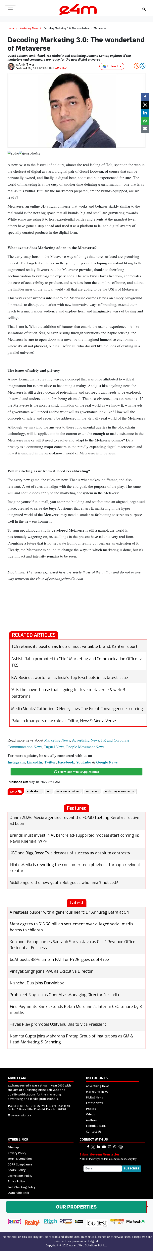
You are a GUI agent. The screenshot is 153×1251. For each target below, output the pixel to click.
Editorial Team (96, 1126)
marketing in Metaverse (119, 791)
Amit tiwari (34, 791)
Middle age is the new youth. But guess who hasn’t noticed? (64, 882)
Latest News (94, 1103)
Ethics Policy (16, 1181)
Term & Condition (20, 1158)
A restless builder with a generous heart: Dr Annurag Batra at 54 (69, 912)
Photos (91, 1109)
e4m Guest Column (68, 791)
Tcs (49, 791)
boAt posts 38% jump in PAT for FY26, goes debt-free (59, 959)
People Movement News (85, 746)
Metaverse (92, 791)
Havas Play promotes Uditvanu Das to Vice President (58, 1024)
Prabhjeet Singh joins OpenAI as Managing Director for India (64, 995)
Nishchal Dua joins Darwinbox (37, 983)
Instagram (16, 762)
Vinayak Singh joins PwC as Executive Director (51, 971)
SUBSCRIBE (131, 1168)
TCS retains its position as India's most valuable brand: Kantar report (74, 646)
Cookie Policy (17, 1170)
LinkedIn (34, 762)
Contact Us (93, 1131)
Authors (91, 1120)
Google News (107, 762)
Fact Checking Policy (21, 1187)
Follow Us (113, 66)
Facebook (66, 762)
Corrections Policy (20, 1176)
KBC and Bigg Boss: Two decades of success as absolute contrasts (70, 853)
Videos (90, 1114)
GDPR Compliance (20, 1164)
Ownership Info (18, 1193)
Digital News (54, 746)
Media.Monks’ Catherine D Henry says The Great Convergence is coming (77, 708)
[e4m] (88, 1147)
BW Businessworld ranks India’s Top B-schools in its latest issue (69, 677)
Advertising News (85, 740)
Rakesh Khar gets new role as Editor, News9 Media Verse (63, 721)
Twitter (50, 762)
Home (11, 28)
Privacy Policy (17, 1153)
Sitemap (13, 1147)
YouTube (83, 762)
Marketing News (29, 28)
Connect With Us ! (21, 1115)
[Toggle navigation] (10, 9)
